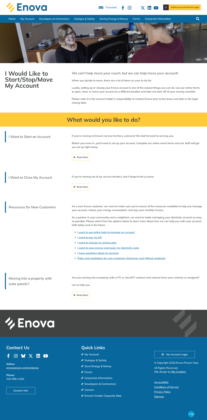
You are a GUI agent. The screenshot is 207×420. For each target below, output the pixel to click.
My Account (27, 18)
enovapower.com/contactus (22, 367)
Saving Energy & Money (114, 18)
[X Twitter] (143, 8)
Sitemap (159, 396)
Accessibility (161, 382)
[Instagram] (130, 8)
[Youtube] (156, 8)
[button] (198, 19)
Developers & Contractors (54, 18)
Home (12, 18)
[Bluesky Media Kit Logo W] (23, 356)
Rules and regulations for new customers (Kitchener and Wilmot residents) (121, 258)
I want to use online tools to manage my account (106, 232)
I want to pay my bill (89, 237)
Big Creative (179, 371)
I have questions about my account (98, 253)
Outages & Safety (84, 18)
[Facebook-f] (123, 8)
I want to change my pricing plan (97, 242)
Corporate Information (158, 18)
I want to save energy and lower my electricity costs (108, 247)
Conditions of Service (166, 387)
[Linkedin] (149, 8)
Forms (136, 18)
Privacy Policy (162, 391)
